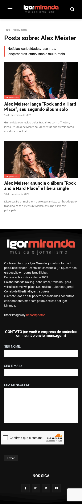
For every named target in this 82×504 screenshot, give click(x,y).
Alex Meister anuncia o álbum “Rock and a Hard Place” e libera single (40, 186)
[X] (46, 488)
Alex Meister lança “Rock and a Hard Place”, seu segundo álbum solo (40, 107)
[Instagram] (36, 488)
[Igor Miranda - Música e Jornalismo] (41, 9)
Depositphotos (35, 315)
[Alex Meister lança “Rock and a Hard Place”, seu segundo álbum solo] (41, 80)
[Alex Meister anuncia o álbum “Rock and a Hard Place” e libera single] (41, 159)
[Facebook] (25, 488)
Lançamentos (12, 96)
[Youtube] (56, 488)
